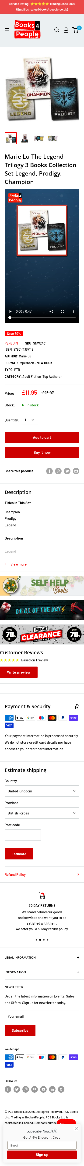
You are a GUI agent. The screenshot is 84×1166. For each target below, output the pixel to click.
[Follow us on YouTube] (43, 1089)
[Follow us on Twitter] (17, 1089)
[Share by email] (76, 470)
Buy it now (42, 452)
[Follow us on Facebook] (8, 1089)
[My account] (66, 30)
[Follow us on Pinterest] (34, 1089)
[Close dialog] (76, 1128)
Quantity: (12, 420)
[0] (75, 30)
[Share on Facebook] (49, 470)
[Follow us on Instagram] (25, 1089)
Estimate (19, 853)
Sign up (42, 1155)
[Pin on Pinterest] (58, 470)
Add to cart (42, 437)
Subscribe (20, 1030)
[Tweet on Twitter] (67, 470)
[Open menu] (7, 30)
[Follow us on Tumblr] (61, 1089)
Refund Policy (15, 874)
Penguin (11, 343)
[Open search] (57, 30)
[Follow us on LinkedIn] (52, 1089)
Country (11, 781)
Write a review (19, 672)
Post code (12, 825)
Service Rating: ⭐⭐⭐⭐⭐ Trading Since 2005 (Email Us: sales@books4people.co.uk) (42, 6)
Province (11, 803)
